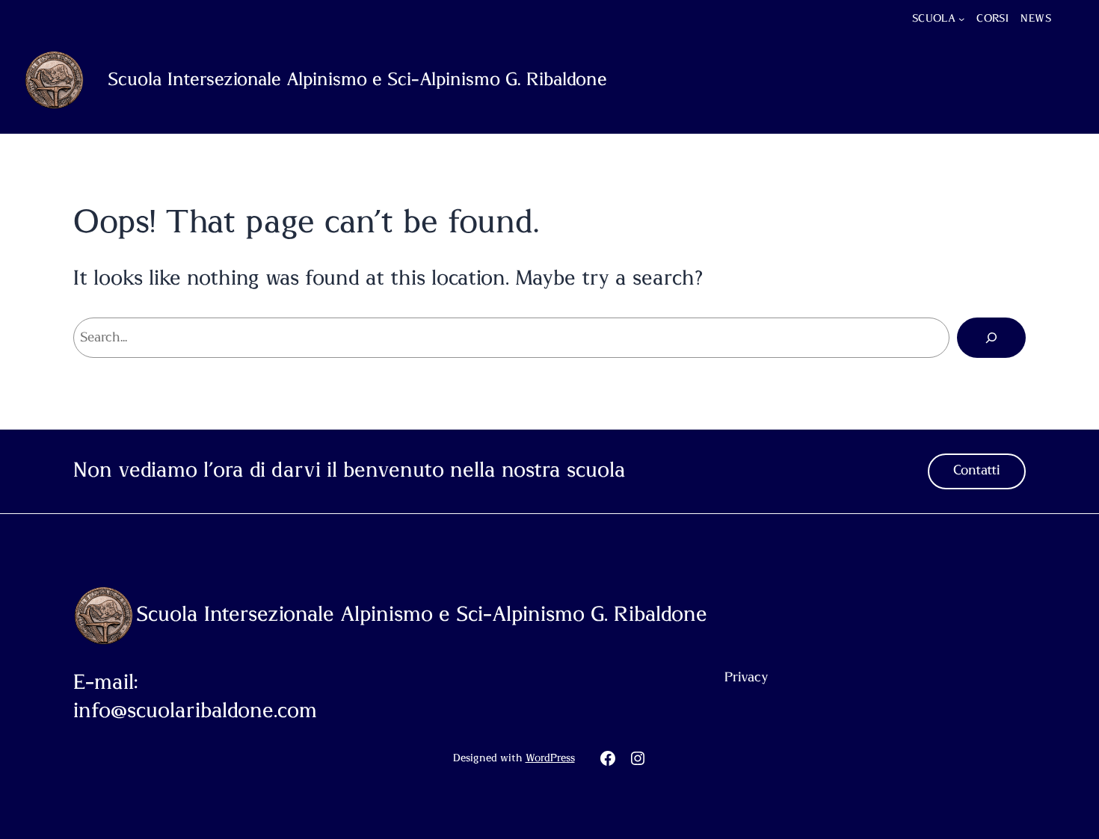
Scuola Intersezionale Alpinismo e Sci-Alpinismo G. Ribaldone (357, 80)
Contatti (976, 470)
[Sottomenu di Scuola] (961, 19)
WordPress (550, 758)
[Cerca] (991, 338)
